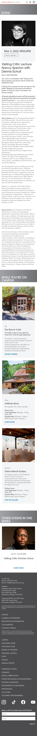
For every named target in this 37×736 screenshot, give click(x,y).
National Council (9, 653)
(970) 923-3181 (12, 581)
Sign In (30, 2)
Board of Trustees (10, 650)
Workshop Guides (9, 669)
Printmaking (7, 689)
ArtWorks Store (8, 643)
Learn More (10, 422)
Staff (4, 656)
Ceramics (6, 672)
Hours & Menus (11, 354)
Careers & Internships (11, 618)
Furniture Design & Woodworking (16, 679)
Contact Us (24, 2)
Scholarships (7, 625)
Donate (5, 615)
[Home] (10, 2)
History (5, 660)
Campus (5, 640)
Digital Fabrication (10, 676)
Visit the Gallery (11, 500)
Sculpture (6, 692)
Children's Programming (12, 695)
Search (27, 2)
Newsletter (20, 2)
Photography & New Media (13, 686)
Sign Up (32, 724)
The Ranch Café (8, 646)
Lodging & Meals (9, 628)
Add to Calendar (10, 55)
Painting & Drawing (10, 682)
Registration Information (13, 621)
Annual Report (8, 663)
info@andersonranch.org (15, 583)
